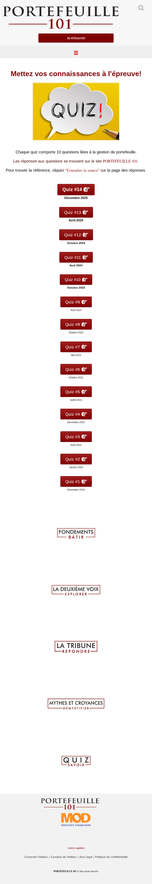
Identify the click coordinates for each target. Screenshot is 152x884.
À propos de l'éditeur (64, 856)
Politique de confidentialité (111, 856)
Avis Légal (85, 856)
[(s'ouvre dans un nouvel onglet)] (76, 819)
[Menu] (76, 53)
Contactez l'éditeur (36, 856)
